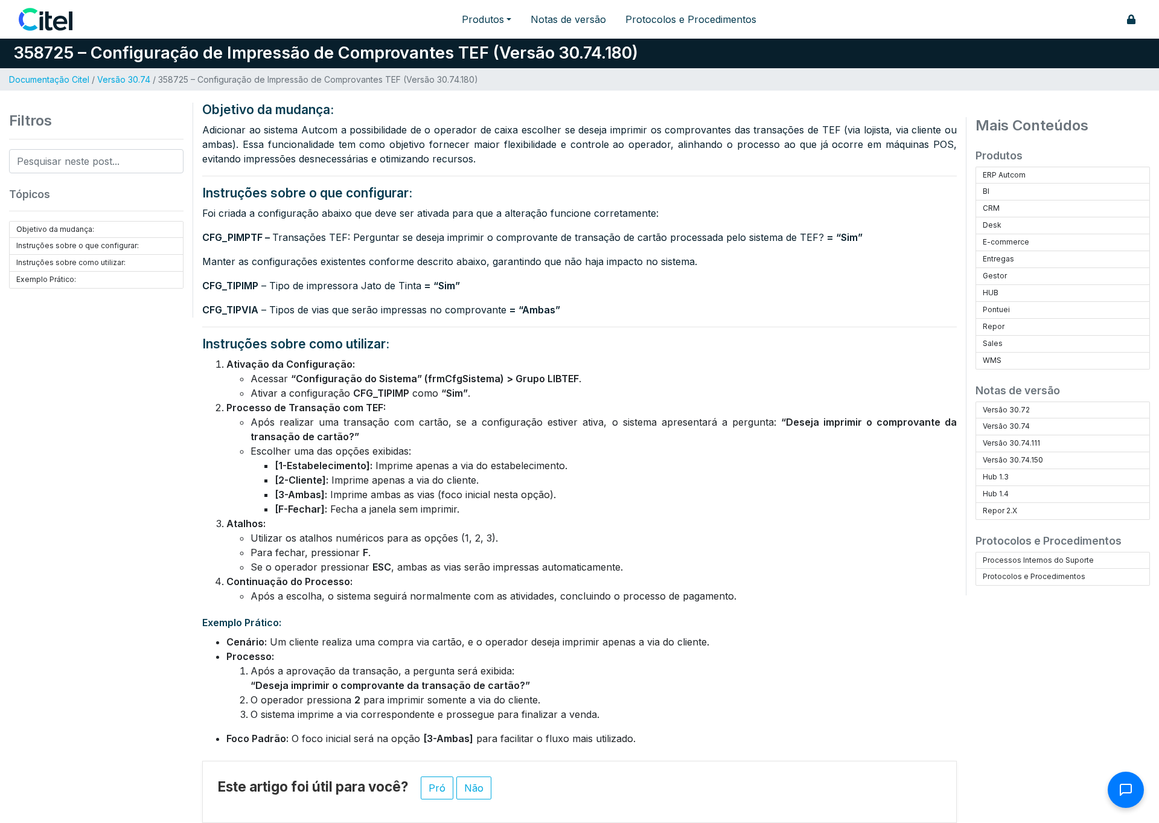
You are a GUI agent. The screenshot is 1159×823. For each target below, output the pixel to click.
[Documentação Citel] (53, 19)
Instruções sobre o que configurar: (77, 245)
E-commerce (1006, 241)
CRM (991, 208)
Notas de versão (568, 19)
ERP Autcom (1004, 174)
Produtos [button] (483, 19)
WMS (992, 360)
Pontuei (996, 309)
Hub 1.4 (996, 493)
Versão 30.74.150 (1013, 459)
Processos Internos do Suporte (1038, 560)
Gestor (995, 275)
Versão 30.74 (123, 79)
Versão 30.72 (1006, 409)
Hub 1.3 (996, 476)
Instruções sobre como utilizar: (71, 262)
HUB (990, 292)
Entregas (998, 258)
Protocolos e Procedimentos (690, 19)
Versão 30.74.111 (1011, 442)
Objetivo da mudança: (55, 229)
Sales (993, 343)
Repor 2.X (1000, 510)
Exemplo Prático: (46, 279)
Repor (993, 326)
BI (986, 191)
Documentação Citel (49, 79)
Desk (992, 224)
